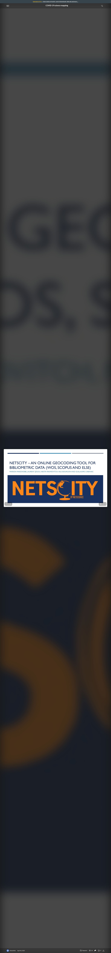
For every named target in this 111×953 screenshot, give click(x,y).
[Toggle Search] (102, 5)
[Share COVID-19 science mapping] (95, 950)
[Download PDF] (104, 950)
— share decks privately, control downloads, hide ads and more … (55, 1)
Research (84, 950)
